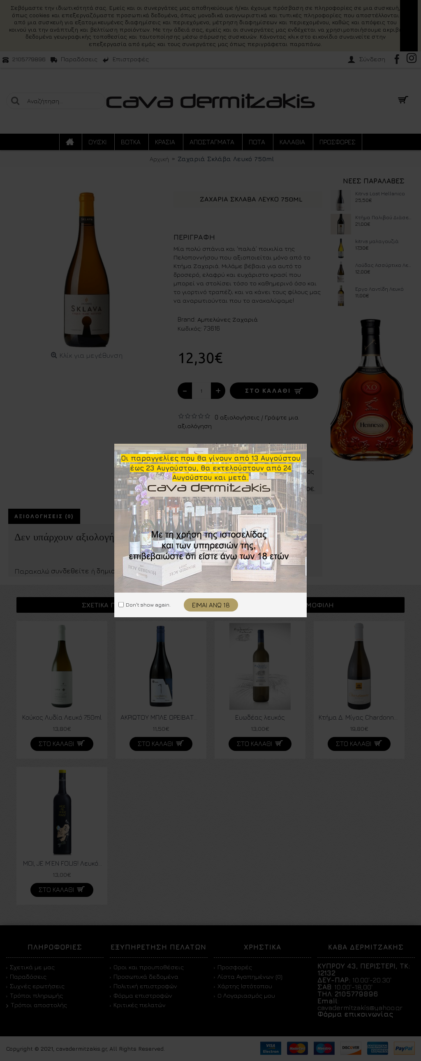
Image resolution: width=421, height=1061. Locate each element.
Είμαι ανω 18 (211, 605)
